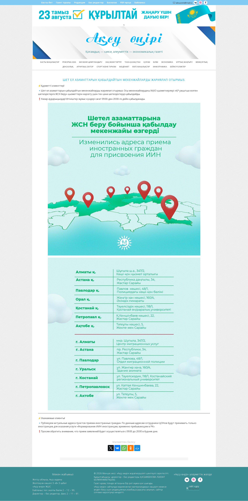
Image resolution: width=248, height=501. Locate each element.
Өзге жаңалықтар (141, 66)
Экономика (167, 62)
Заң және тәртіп (113, 62)
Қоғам (147, 62)
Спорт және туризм (106, 66)
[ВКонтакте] (117, 448)
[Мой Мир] (137, 448)
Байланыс (139, 2)
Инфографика (160, 66)
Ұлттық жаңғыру (184, 62)
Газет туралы (63, 2)
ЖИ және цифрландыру (90, 62)
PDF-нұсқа (125, 2)
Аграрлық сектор (85, 66)
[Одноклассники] (131, 448)
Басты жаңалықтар (49, 62)
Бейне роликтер (178, 66)
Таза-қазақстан (132, 62)
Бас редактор (96, 2)
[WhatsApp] (124, 448)
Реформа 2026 (69, 62)
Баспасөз (112, 2)
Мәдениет (124, 66)
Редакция (79, 2)
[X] (111, 448)
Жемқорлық (202, 62)
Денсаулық (67, 66)
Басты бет (47, 2)
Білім (155, 62)
